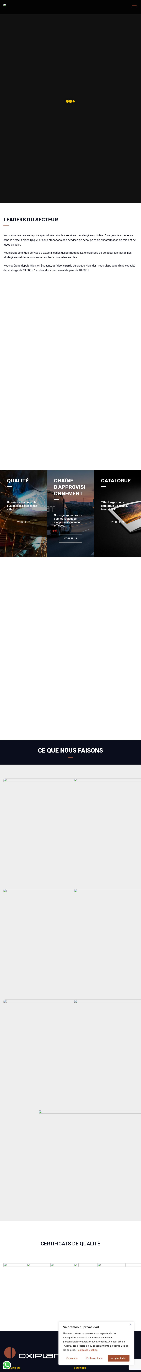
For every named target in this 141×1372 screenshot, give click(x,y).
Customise (72, 1358)
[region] (96, 1343)
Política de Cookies (87, 1349)
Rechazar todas (94, 1358)
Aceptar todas (118, 1358)
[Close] (130, 1324)
